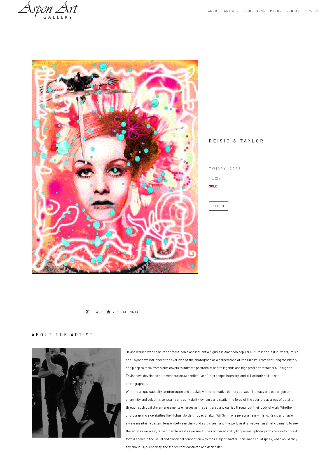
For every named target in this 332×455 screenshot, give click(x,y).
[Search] (310, 10)
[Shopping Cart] (317, 10)
